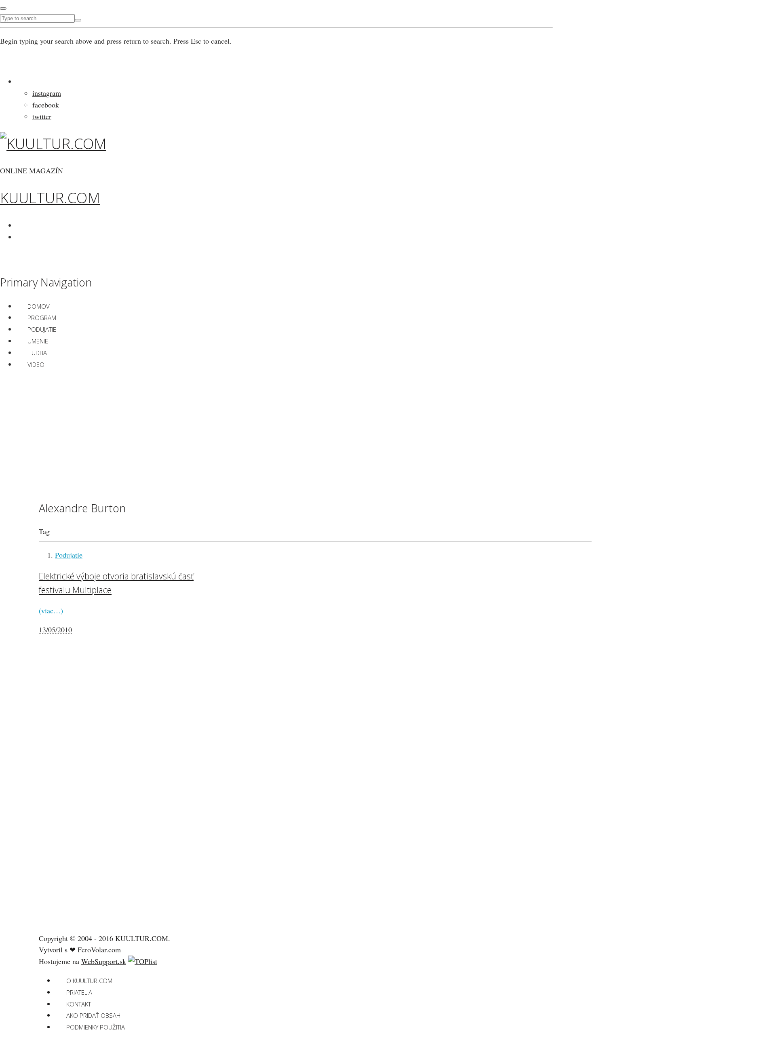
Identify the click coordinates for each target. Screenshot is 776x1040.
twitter (41, 116)
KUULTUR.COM (50, 198)
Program (41, 318)
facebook (45, 104)
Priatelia (79, 992)
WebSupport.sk (103, 961)
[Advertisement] (315, 433)
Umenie (37, 341)
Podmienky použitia (95, 1027)
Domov (38, 306)
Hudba (37, 353)
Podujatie (41, 329)
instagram (46, 93)
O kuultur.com (89, 981)
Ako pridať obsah (93, 1015)
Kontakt (78, 1004)
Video (35, 364)
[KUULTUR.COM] (53, 144)
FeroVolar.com (99, 949)
